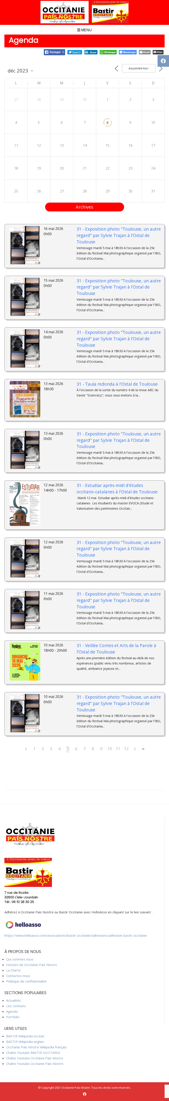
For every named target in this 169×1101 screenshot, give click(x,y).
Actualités (13, 1000)
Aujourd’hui (139, 68)
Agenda (12, 1011)
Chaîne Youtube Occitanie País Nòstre (34, 1063)
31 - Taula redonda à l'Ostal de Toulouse (117, 384)
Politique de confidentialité (26, 981)
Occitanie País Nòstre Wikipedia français (36, 1047)
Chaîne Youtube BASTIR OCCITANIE (33, 1052)
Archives (84, 207)
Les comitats (16, 1006)
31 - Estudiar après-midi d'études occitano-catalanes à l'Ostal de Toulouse (117, 488)
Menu (86, 30)
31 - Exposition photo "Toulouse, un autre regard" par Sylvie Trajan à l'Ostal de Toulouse (119, 235)
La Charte (13, 970)
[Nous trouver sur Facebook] (85, 1094)
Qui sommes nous (19, 959)
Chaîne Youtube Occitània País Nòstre (34, 1058)
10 (109, 748)
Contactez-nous (18, 975)
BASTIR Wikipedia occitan (25, 1036)
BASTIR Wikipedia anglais (25, 1041)
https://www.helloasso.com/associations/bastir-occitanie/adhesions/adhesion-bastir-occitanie (75, 935)
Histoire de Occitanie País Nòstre (31, 964)
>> (143, 749)
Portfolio (12, 1017)
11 (118, 748)
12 (126, 748)
